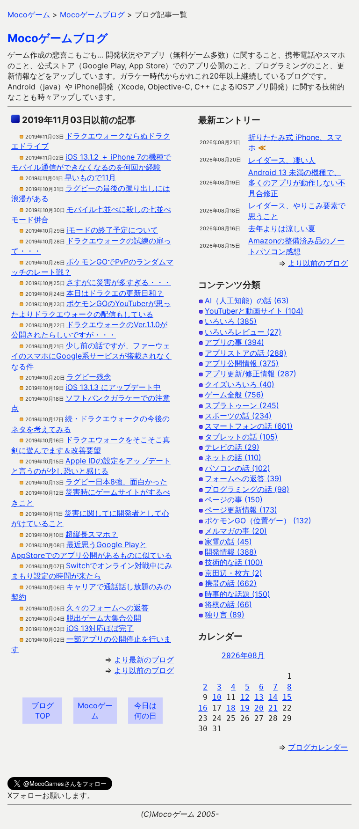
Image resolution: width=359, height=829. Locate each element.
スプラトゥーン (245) (242, 405)
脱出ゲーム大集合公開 (103, 618)
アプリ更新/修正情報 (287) (250, 373)
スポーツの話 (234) (238, 415)
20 (259, 708)
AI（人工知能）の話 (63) (247, 300)
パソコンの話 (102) (237, 468)
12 (245, 697)
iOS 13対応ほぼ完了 (100, 628)
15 (287, 697)
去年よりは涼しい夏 (282, 228)
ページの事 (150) (234, 499)
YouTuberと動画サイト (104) (254, 310)
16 (203, 708)
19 (245, 708)
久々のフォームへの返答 (107, 607)
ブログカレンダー (318, 747)
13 (259, 697)
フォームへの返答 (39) (243, 478)
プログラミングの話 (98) (247, 489)
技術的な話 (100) (234, 562)
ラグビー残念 (88, 376)
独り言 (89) (224, 614)
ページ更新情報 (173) (241, 509)
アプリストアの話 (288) (246, 353)
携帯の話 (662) (231, 583)
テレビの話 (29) (232, 447)
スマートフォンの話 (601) (249, 426)
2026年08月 (243, 655)
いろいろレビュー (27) (243, 332)
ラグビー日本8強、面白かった (116, 481)
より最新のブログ (144, 659)
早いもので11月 (90, 177)
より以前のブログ (144, 670)
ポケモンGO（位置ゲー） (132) (258, 520)
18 (231, 708)
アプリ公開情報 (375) (242, 363)
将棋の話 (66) (228, 604)
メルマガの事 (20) (236, 531)
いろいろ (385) (231, 321)
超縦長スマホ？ (91, 534)
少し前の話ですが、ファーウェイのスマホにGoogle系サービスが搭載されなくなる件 (91, 356)
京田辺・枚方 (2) (233, 573)
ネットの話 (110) (233, 457)
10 (217, 697)
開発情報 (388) (231, 552)
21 (273, 708)
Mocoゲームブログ (57, 38)
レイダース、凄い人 (282, 160)
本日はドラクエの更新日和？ (115, 293)
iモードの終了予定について (112, 230)
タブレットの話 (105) (241, 436)
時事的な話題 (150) (237, 594)
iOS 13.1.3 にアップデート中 (113, 387)
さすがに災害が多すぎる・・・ (118, 282)
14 (273, 697)
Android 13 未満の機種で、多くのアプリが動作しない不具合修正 (296, 183)
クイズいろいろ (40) (239, 384)
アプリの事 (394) (234, 342)
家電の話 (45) (228, 541)
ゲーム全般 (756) (234, 394)
